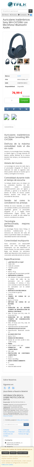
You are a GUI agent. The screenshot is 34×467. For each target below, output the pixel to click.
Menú (6, 15)
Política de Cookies (7, 464)
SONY (19, 76)
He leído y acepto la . (17, 420)
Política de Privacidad (7, 416)
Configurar (5, 453)
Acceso (14, 15)
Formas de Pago (23, 434)
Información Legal (24, 430)
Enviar (26, 424)
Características (8, 127)
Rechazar (13, 453)
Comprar (24, 100)
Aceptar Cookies (22, 453)
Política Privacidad (8, 432)
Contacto (23, 15)
